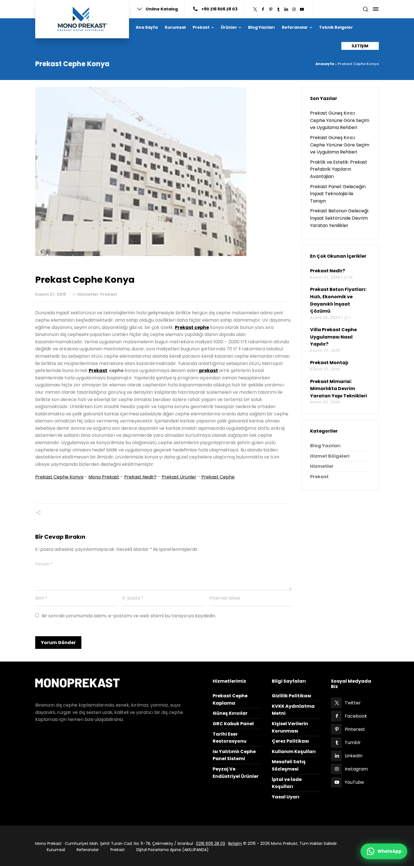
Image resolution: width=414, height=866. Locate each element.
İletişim (235, 843)
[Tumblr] (278, 9)
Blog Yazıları (325, 445)
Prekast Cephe (218, 477)
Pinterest (355, 729)
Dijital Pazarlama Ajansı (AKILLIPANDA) (172, 849)
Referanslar (88, 849)
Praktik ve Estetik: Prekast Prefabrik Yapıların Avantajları (338, 169)
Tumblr (353, 742)
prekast (208, 370)
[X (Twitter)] (255, 9)
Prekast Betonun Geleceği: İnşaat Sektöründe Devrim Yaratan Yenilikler (339, 218)
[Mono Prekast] (82, 19)
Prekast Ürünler (179, 477)
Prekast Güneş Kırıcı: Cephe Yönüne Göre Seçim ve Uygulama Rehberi (339, 120)
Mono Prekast (103, 477)
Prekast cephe (192, 327)
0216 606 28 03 (210, 843)
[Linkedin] (286, 9)
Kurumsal (56, 849)
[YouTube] (302, 9)
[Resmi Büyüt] (163, 171)
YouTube (354, 782)
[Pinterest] (271, 9)
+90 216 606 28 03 (219, 9)
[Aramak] (365, 9)
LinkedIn (353, 756)
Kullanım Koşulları (294, 751)
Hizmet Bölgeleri (330, 456)
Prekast (108, 294)
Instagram (356, 769)
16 (351, 277)
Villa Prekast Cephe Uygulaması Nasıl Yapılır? (333, 336)
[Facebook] (263, 9)
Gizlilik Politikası (291, 696)
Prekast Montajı (329, 362)
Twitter (353, 703)
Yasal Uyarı (285, 797)
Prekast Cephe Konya (59, 477)
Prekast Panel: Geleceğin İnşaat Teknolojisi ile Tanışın (338, 193)
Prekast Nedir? (140, 477)
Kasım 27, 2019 (50, 294)
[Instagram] (294, 9)
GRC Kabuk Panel (233, 723)
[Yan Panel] (374, 9)
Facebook (356, 716)
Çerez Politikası (290, 741)
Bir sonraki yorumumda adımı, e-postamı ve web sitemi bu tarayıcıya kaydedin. (129, 616)
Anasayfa (324, 63)
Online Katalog (162, 9)
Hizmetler (88, 294)
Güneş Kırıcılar (230, 713)
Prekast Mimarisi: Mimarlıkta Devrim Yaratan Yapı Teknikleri (338, 388)
